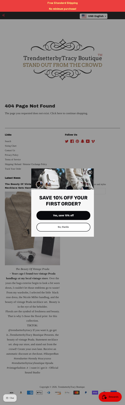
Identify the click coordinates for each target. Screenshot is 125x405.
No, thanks (63, 227)
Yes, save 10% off (63, 215)
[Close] (90, 172)
